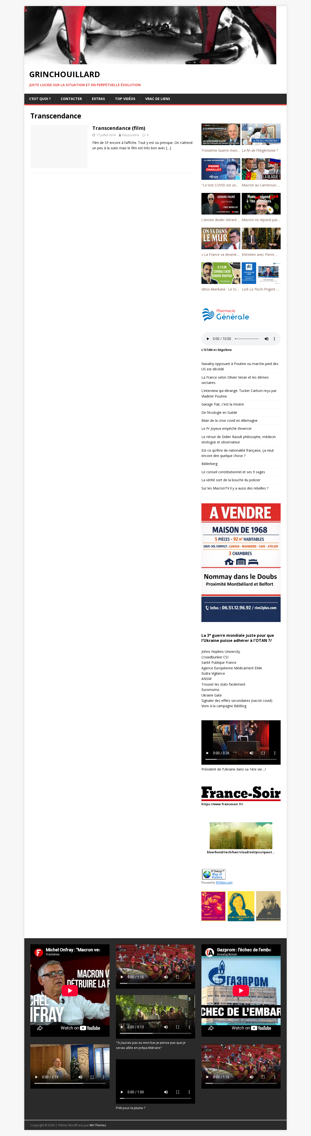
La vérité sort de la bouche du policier (230, 480)
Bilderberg (209, 463)
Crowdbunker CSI (214, 657)
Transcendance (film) (118, 128)
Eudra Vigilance (213, 673)
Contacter (71, 98)
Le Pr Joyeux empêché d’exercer (226, 428)
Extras (98, 98)
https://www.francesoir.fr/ (222, 804)
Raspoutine (130, 135)
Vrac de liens (157, 98)
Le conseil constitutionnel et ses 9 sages (233, 472)
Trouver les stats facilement (223, 684)
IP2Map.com (224, 882)
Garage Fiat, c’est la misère (222, 404)
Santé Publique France (218, 662)
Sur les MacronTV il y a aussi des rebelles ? (234, 488)
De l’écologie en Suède (219, 412)
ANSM (206, 678)
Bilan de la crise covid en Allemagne (229, 420)
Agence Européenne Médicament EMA (231, 668)
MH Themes (98, 1125)
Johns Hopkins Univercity (220, 651)
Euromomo (210, 689)
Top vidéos (125, 98)
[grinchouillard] (150, 61)
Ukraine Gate (211, 695)
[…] (168, 148)
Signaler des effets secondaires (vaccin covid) (236, 700)
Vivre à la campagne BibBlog (223, 706)
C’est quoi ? (40, 98)
